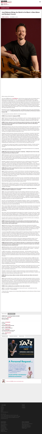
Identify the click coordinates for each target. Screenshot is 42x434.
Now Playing (4, 313)
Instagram (23, 406)
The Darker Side (3, 428)
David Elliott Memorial (4, 412)
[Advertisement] (21, 87)
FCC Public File (3, 414)
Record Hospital (3, 426)
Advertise (2, 407)
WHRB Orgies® (24, 428)
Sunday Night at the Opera (26, 425)
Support (2, 408)
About (2, 411)
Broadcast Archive (13, 336)
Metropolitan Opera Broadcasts (27, 423)
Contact (2, 406)
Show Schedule (11, 313)
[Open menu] (40, 2)
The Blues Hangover (4, 429)
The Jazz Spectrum (4, 424)
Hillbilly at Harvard (4, 431)
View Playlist (21, 336)
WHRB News (3, 430)
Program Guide (5, 336)
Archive (2, 409)
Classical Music (3, 423)
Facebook (23, 407)
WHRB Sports (3, 425)
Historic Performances (25, 424)
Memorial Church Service (26, 426)
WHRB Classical (5, 17)
